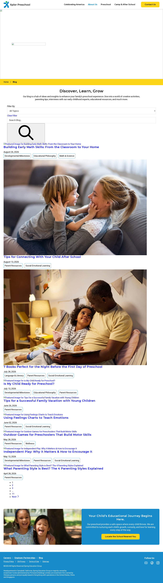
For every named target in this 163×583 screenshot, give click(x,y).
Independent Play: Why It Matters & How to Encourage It (48, 451)
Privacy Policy (9, 561)
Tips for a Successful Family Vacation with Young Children (49, 400)
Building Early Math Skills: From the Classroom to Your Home (51, 147)
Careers (7, 558)
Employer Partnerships (25, 558)
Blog (41, 558)
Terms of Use (34, 561)
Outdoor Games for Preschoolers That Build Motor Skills (47, 434)
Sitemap (45, 561)
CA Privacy (21, 561)
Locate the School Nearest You (120, 536)
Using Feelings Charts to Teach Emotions (36, 417)
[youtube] (146, 562)
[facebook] (151, 562)
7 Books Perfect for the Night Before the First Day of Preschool (53, 366)
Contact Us (150, 4)
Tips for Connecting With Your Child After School (42, 257)
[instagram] (157, 562)
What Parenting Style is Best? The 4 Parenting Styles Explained (53, 468)
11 (13, 493)
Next (14, 496)
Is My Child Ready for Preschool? (29, 383)
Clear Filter (12, 115)
